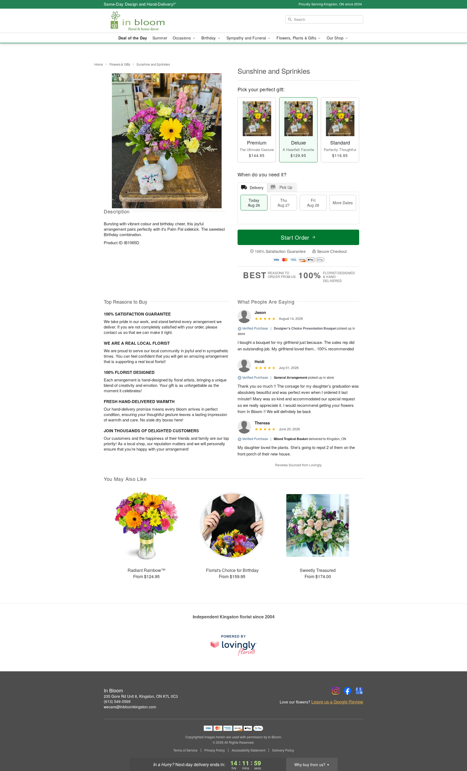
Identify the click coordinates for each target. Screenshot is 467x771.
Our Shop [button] (336, 38)
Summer (159, 38)
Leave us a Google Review (337, 702)
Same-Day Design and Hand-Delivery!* (140, 4)
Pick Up (285, 187)
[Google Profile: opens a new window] (359, 691)
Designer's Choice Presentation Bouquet (305, 328)
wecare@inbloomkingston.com (130, 706)
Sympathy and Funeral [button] (246, 38)
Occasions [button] (182, 38)
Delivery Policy (283, 750)
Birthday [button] (209, 38)
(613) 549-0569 (117, 701)
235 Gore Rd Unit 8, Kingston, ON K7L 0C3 (141, 696)
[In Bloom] (143, 21)
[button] (453, 748)
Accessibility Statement (248, 750)
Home (98, 64)
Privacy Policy (214, 750)
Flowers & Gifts (119, 64)
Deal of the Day (132, 38)
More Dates (343, 202)
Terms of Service (185, 750)
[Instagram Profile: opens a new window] (335, 691)
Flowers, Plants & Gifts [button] (296, 38)
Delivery (256, 187)
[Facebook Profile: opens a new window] (347, 691)
